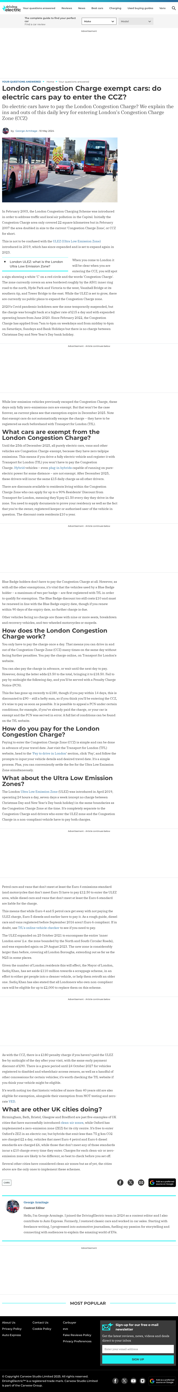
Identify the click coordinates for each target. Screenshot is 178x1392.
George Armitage (26, 130)
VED (12, 1101)
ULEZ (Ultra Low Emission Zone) (77, 241)
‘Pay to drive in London (49, 753)
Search (174, 8)
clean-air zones (72, 1123)
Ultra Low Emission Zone (39, 792)
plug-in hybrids (60, 468)
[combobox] (83, 21)
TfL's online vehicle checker (38, 928)
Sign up (138, 1359)
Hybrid (19, 468)
